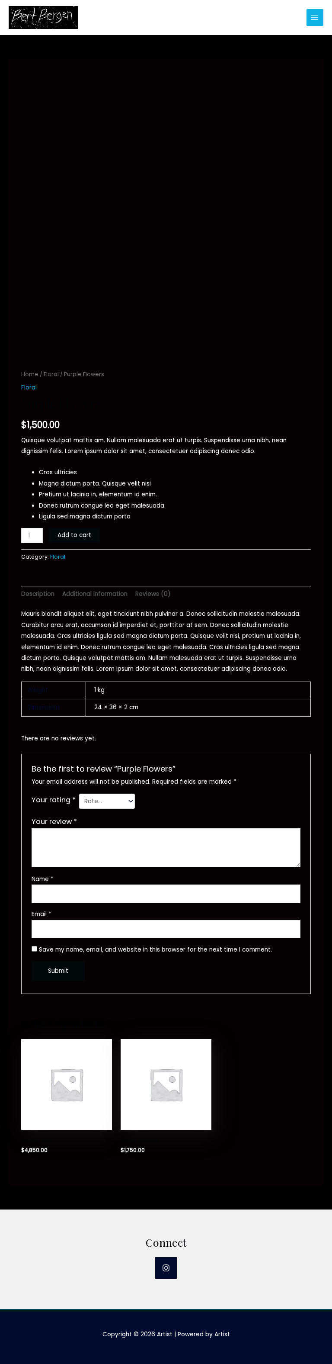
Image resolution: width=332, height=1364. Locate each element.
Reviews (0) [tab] (153, 594)
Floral (51, 374)
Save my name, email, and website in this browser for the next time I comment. (155, 950)
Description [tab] (37, 594)
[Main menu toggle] (314, 17)
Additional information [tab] (95, 594)
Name (43, 879)
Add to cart (74, 535)
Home (29, 374)
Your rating (54, 800)
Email (41, 914)
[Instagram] (166, 1268)
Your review (54, 822)
